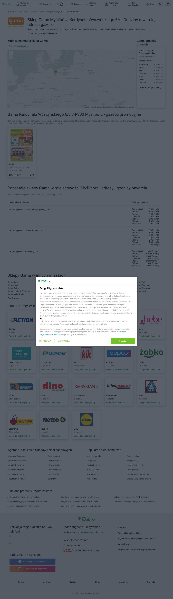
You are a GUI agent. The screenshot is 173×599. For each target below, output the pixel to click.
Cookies (56, 335)
